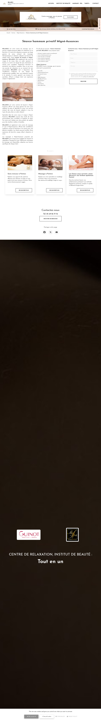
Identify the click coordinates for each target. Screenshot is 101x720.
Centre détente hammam (44, 58)
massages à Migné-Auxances (14, 136)
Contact (95, 3)
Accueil (51, 3)
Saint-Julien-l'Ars (41, 85)
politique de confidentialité (88, 76)
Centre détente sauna (43, 61)
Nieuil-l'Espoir (41, 80)
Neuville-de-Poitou (42, 78)
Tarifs (86, 3)
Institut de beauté (63, 3)
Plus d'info (70, 17)
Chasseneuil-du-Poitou (43, 72)
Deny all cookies (47, 716)
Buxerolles (40, 70)
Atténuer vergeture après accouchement (47, 53)
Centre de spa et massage (44, 56)
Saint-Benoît (41, 83)
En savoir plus (24, 190)
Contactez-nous (88, 29)
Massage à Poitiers (45, 174)
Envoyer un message (50, 219)
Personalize (61, 716)
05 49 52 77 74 (11, 29)
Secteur (13, 32)
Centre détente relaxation (44, 59)
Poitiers (39, 82)
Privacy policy (72, 716)
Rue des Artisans (51, 29)
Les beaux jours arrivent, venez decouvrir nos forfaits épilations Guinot (81, 175)
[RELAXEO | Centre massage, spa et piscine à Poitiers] (4, 3)
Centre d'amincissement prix (44, 55)
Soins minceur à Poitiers (17, 174)
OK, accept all (32, 716)
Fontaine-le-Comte (42, 74)
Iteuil (39, 75)
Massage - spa (77, 3)
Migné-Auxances (20, 32)
